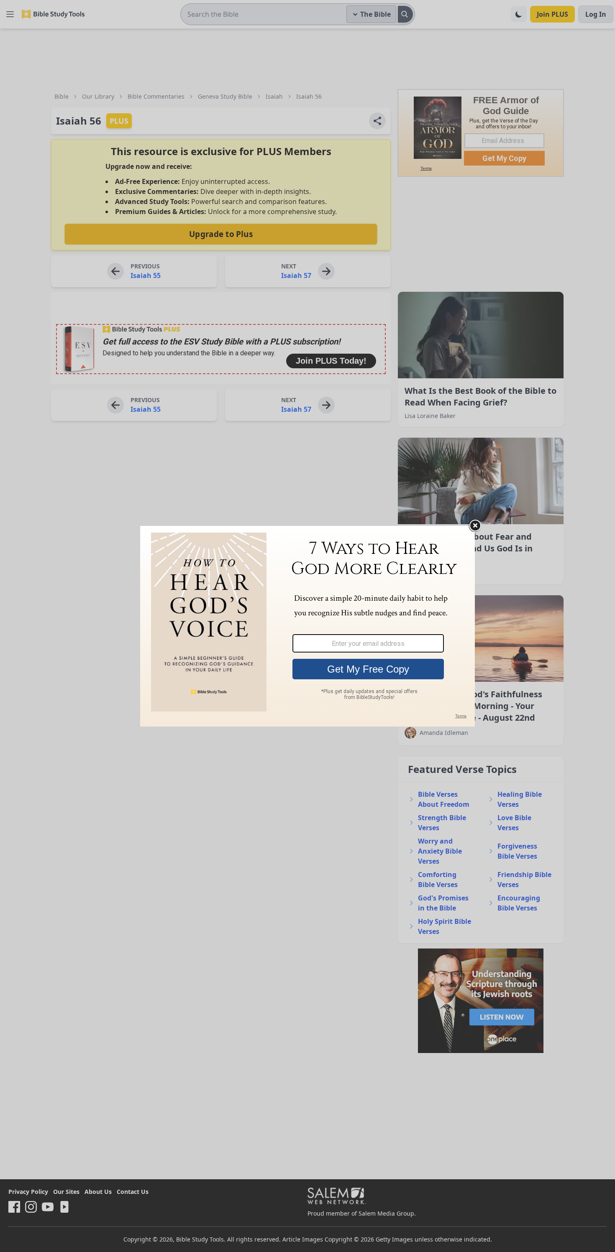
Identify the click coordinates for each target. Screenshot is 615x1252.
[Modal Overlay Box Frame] (307, 626)
